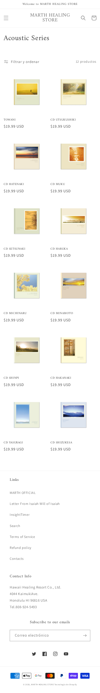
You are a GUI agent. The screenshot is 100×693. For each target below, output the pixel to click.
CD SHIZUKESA (61, 443)
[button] (6, 18)
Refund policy (20, 547)
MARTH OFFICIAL (23, 493)
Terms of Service (22, 537)
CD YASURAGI (13, 443)
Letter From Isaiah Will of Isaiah (35, 503)
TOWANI (10, 120)
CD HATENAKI (14, 184)
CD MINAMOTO (61, 314)
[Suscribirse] (84, 635)
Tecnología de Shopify (65, 684)
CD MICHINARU (15, 314)
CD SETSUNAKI (14, 249)
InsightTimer (20, 514)
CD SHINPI (11, 378)
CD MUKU (57, 184)
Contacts (17, 558)
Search (15, 526)
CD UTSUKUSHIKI (63, 120)
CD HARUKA (59, 249)
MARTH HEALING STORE (42, 684)
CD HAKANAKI (60, 378)
